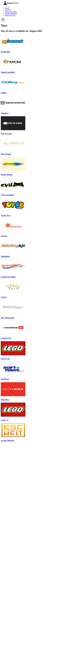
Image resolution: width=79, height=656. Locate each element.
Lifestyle (8, 10)
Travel (7, 8)
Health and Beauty (11, 13)
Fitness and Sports (11, 12)
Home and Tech (10, 15)
